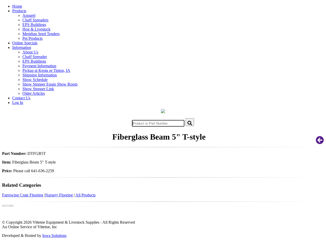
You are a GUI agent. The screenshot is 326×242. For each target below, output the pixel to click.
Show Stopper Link (38, 89)
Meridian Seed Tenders (41, 34)
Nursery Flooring (59, 195)
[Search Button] (189, 122)
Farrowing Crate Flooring (22, 195)
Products (19, 11)
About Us (30, 52)
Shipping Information (39, 75)
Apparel (28, 15)
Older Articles (33, 93)
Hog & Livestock (36, 29)
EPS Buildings (34, 24)
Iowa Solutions (54, 235)
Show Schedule (35, 79)
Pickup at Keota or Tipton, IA (46, 70)
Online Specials (24, 43)
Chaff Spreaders (35, 20)
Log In (17, 102)
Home (17, 6)
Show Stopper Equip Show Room (49, 84)
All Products (85, 195)
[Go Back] (320, 142)
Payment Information (39, 66)
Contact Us (21, 98)
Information (21, 47)
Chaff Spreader (34, 57)
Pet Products (32, 38)
